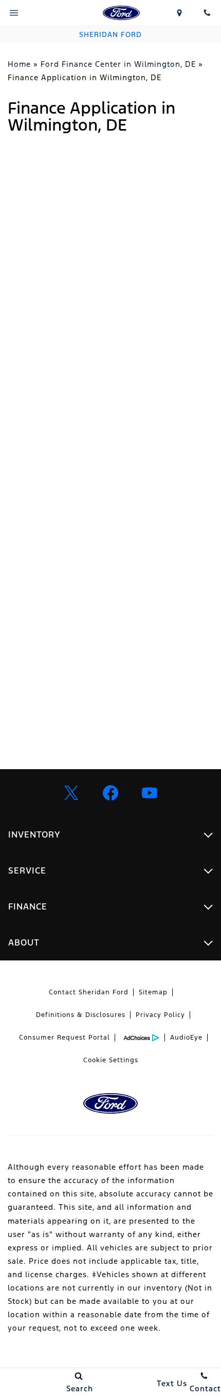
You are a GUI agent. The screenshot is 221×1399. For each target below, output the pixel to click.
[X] (71, 793)
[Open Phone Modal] (207, 13)
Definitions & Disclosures (80, 1015)
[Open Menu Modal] (14, 13)
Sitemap (153, 992)
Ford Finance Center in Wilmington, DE (118, 64)
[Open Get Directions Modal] (180, 13)
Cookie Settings (110, 1060)
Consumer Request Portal (64, 1037)
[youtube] (149, 793)
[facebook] (110, 793)
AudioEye (186, 1037)
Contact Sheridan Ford (88, 992)
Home (19, 64)
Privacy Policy (160, 1015)
